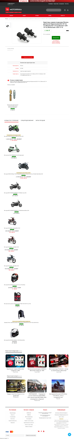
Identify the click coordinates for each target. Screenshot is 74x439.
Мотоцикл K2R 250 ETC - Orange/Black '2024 (12, 228)
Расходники (28, 418)
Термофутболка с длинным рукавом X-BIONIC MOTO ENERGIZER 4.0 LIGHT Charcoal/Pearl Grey (21, 322)
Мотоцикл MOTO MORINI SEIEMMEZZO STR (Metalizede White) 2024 (16, 210)
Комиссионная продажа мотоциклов (45, 415)
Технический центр (13, 420)
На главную (12, 409)
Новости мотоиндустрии (11, 351)
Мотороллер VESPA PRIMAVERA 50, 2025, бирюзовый (14, 155)
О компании (50, 3)
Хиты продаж (40, 120)
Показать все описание (28, 57)
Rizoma (6, 18)
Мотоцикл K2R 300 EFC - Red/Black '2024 (11, 247)
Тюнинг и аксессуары (29, 420)
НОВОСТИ (63, 15)
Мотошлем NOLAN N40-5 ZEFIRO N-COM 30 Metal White (14, 340)
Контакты (67, 3)
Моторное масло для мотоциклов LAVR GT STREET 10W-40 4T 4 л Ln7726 (17, 303)
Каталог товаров (29, 409)
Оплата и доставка (29, 424)
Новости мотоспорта (12, 376)
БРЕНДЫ (37, 15)
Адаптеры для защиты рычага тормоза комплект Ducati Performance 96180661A (12, 106)
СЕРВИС (49, 15)
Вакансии (13, 422)
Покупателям (56, 3)
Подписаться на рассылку (31, 435)
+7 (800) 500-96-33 (11, 3)
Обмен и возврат (28, 426)
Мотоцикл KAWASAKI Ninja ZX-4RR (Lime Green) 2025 (13, 136)
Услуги (45, 409)
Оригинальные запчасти (29, 422)
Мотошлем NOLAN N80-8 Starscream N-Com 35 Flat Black (14, 284)
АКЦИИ (24, 15)
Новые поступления (11, 120)
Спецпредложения (27, 120)
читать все (20, 376)
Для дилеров (61, 3)
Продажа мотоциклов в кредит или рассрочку (45, 413)
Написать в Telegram (56, 41)
